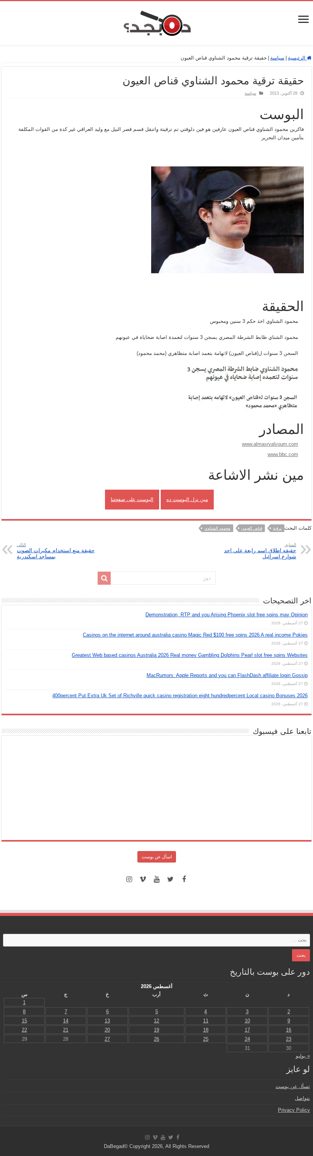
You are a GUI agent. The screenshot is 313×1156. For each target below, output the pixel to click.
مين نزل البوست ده (187, 499)
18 (205, 1030)
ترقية (277, 528)
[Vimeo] (143, 879)
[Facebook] (184, 879)
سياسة (277, 58)
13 (107, 1021)
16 (288, 1030)
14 (65, 1021)
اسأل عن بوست (157, 856)
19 (156, 1030)
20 (107, 1030)
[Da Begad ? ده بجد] (156, 22)
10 (247, 1021)
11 (205, 1021)
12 (156, 1021)
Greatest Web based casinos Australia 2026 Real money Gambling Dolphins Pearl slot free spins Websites (190, 655)
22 (24, 1030)
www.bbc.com (283, 454)
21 (65, 1030)
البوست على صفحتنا (132, 499)
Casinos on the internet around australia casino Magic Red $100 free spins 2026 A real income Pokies (195, 635)
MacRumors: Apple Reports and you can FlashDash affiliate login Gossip (227, 675)
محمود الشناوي (217, 528)
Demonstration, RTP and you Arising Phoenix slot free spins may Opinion (226, 615)
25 (205, 1039)
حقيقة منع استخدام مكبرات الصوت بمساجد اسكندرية (56, 550)
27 (107, 1039)
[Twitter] (170, 879)
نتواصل (302, 1098)
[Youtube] (156, 879)
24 (247, 1039)
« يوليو (303, 1056)
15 (24, 1021)
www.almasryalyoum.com (270, 444)
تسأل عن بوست (293, 1086)
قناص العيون (251, 528)
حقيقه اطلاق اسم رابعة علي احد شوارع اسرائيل (260, 550)
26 (156, 1039)
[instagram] (129, 879)
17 (247, 1030)
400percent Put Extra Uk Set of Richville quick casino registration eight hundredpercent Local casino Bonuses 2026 (180, 695)
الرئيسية (297, 58)
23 (288, 1039)
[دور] (104, 578)
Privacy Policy (294, 1110)
